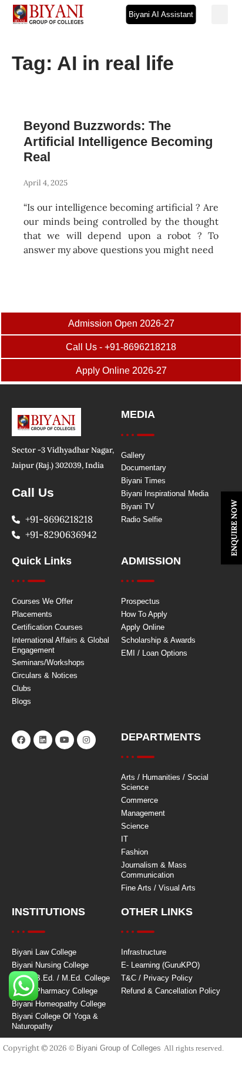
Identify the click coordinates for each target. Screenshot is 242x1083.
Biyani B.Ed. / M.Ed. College (61, 978)
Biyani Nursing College (50, 965)
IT (124, 839)
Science (135, 826)
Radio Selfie (141, 519)
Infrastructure (143, 952)
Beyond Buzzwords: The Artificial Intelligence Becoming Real (118, 141)
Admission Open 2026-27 (121, 323)
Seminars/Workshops (48, 662)
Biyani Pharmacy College (55, 990)
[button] (219, 14)
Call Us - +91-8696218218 (121, 347)
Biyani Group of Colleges (118, 1048)
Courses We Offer (42, 601)
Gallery (133, 455)
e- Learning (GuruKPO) (160, 965)
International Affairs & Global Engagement (60, 645)
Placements (32, 614)
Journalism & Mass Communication (154, 870)
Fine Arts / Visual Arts (158, 887)
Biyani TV (137, 506)
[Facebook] (21, 739)
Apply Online (142, 627)
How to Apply (144, 614)
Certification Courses (47, 627)
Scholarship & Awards (158, 640)
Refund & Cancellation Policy (170, 990)
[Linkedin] (42, 739)
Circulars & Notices (45, 675)
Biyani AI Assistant (161, 14)
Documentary (143, 467)
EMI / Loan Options (154, 653)
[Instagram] (86, 739)
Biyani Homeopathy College (59, 1003)
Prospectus (140, 601)
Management (143, 813)
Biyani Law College (44, 952)
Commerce (139, 800)
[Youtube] (64, 739)
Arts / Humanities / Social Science (165, 782)
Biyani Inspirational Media (165, 493)
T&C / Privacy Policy (157, 978)
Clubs (21, 688)
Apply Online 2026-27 (121, 371)
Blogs (21, 701)
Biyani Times (143, 480)
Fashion (134, 852)
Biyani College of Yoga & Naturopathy (55, 1021)
